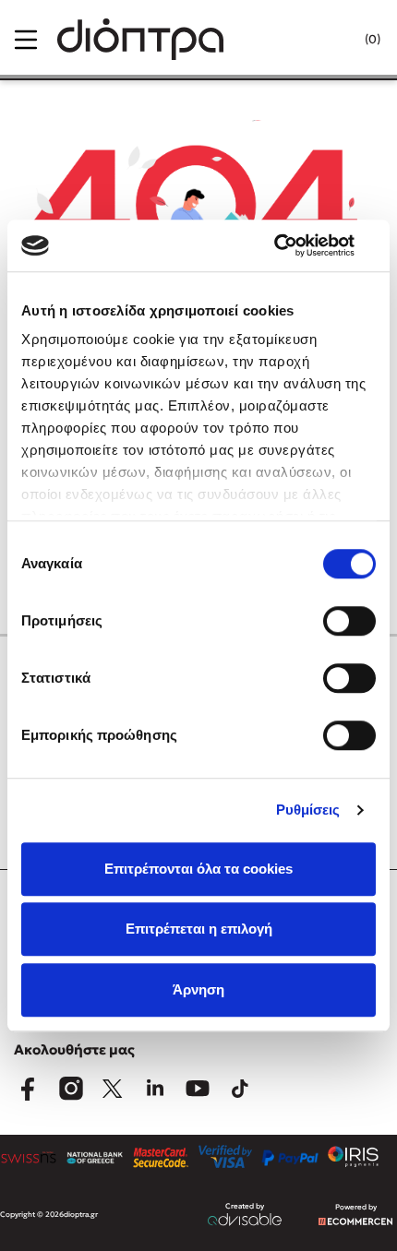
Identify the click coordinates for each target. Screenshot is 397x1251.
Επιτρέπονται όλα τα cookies (198, 868)
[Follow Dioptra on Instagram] (70, 1088)
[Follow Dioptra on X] (112, 1088)
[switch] (349, 621)
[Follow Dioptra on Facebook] (28, 1088)
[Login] (335, 40)
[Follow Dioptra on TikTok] (240, 1088)
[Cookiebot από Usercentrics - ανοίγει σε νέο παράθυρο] (295, 245)
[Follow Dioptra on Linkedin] (155, 1088)
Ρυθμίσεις (308, 809)
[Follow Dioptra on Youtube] (197, 1088)
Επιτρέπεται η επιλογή (199, 928)
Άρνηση (198, 989)
